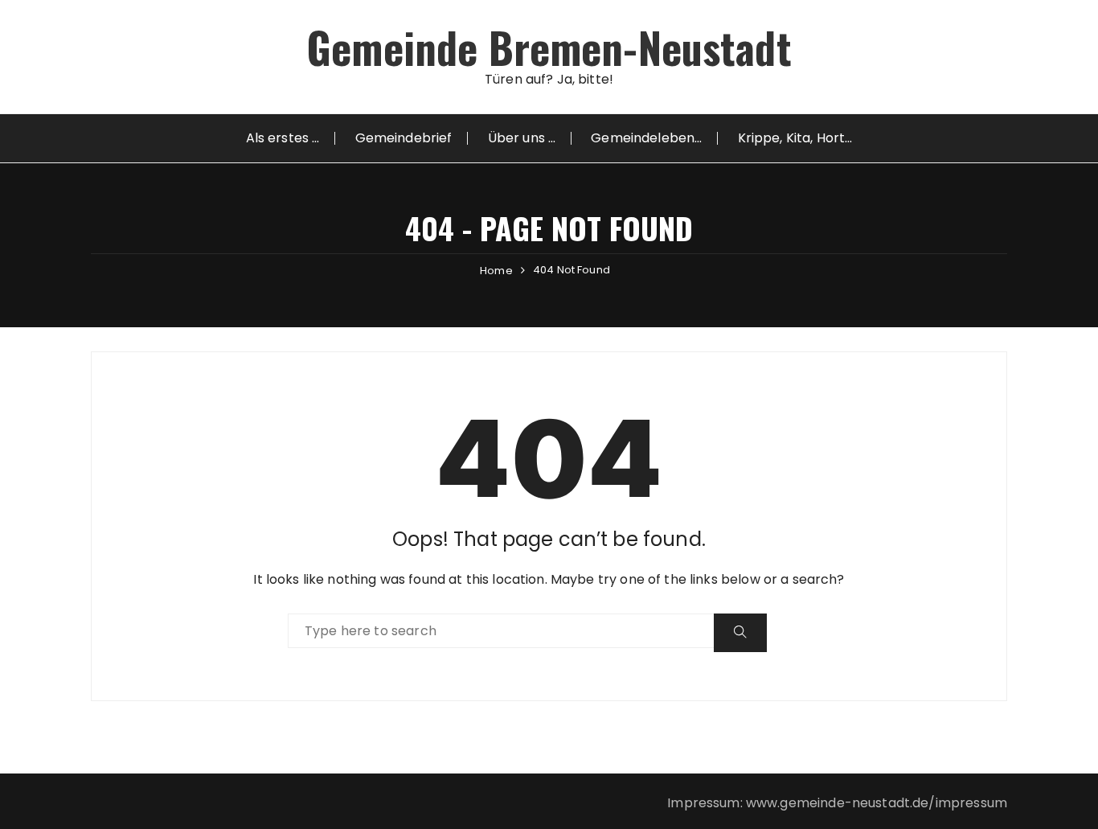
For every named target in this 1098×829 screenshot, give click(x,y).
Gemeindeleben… (646, 138)
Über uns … (522, 138)
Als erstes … (283, 138)
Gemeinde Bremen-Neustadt (549, 47)
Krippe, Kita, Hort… (795, 138)
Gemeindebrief (404, 138)
